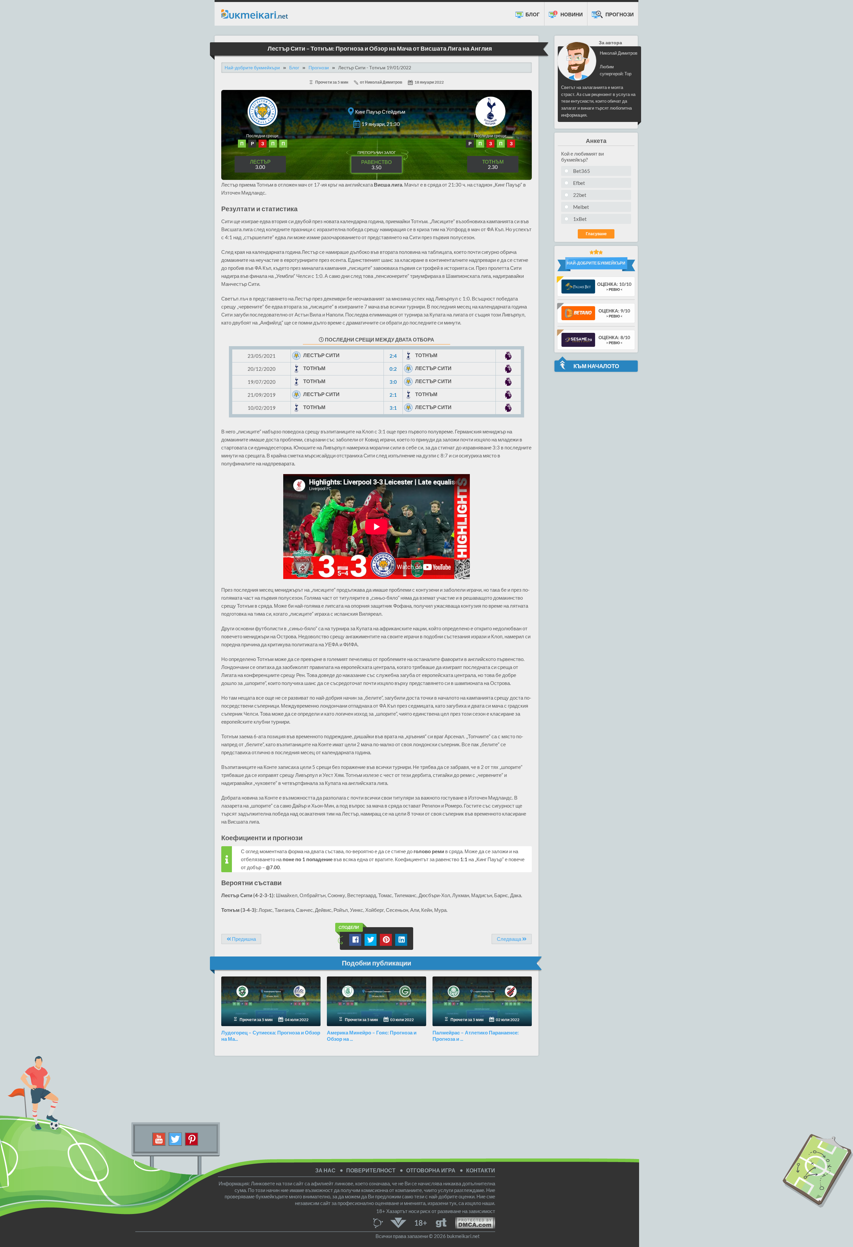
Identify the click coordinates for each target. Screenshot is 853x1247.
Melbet (581, 207)
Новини (571, 14)
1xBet (580, 219)
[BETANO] (578, 312)
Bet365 (581, 171)
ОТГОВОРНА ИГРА (430, 1170)
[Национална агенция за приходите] (398, 1222)
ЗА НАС (325, 1170)
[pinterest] (191, 1138)
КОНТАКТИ (480, 1170)
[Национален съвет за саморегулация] (379, 1222)
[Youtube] (159, 1138)
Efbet (579, 183)
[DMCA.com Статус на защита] (470, 1222)
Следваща (509, 939)
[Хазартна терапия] (441, 1222)
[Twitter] (175, 1138)
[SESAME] (578, 339)
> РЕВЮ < (614, 289)
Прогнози (619, 14)
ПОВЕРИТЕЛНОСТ (371, 1170)
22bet (579, 195)
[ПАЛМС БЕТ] (578, 286)
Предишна (243, 939)
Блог (532, 14)
